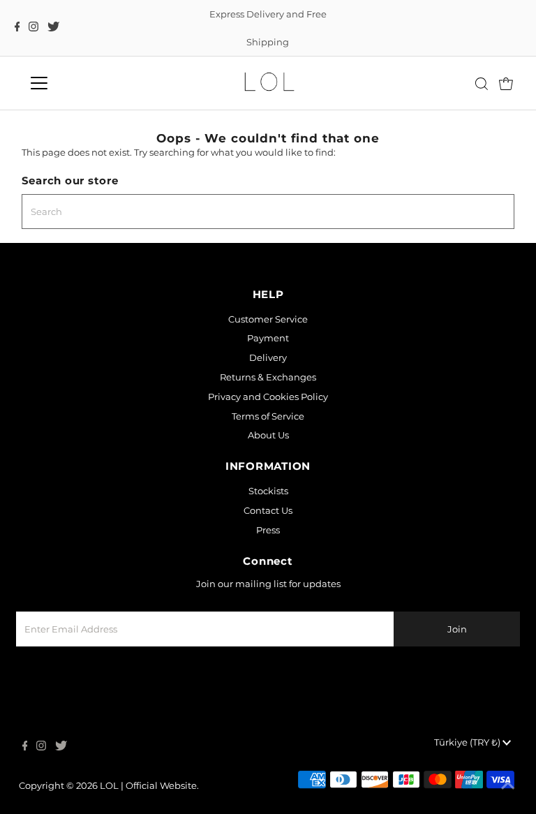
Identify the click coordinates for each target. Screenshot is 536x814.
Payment (268, 337)
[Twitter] (53, 28)
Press (268, 529)
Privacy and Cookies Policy (268, 396)
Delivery (268, 357)
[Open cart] (506, 83)
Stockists (268, 490)
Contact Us (268, 510)
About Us (268, 435)
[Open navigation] (80, 83)
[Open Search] (481, 84)
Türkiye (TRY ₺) (468, 742)
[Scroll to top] (508, 786)
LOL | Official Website (148, 785)
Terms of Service (268, 416)
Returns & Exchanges (268, 377)
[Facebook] (17, 28)
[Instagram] (33, 28)
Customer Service (268, 319)
